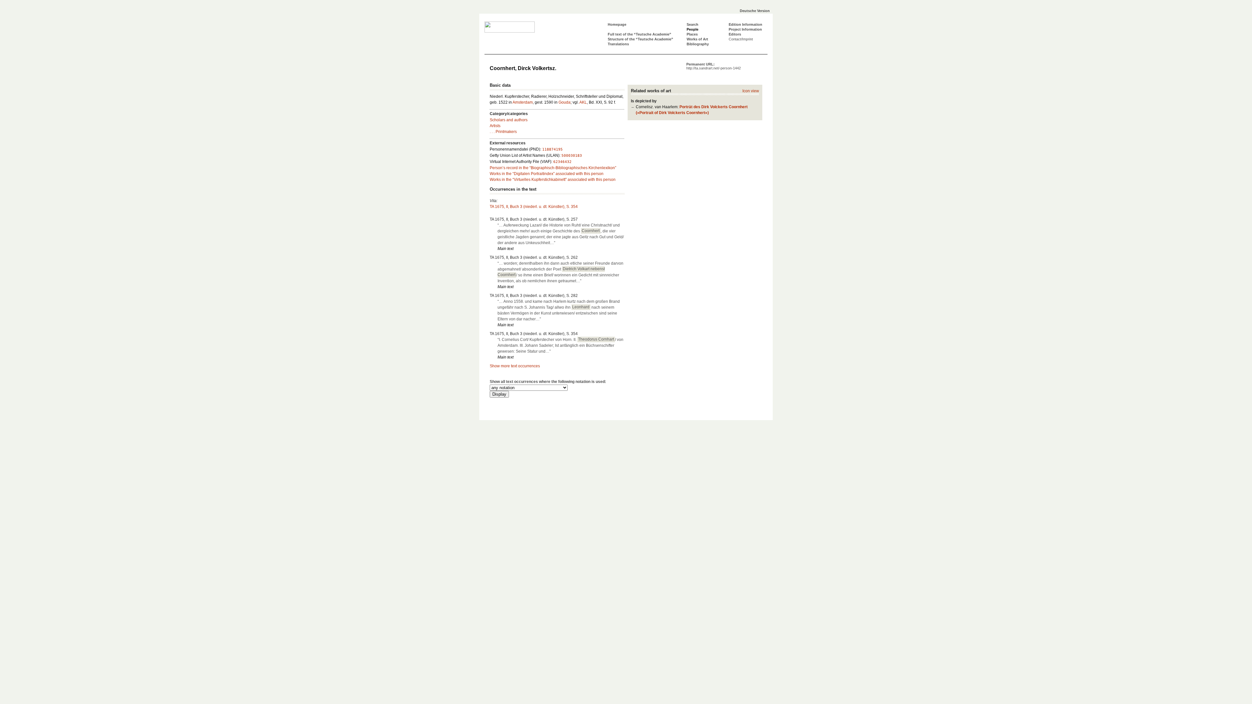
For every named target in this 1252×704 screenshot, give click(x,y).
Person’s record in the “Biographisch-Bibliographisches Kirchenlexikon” (553, 168)
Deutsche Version (755, 11)
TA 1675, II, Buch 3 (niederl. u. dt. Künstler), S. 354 (534, 206)
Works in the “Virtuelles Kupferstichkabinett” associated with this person (553, 179)
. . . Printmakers (503, 131)
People (692, 29)
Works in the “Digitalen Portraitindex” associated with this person (547, 173)
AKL (583, 102)
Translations (618, 44)
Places (692, 34)
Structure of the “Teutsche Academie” (640, 39)
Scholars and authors (509, 120)
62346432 (562, 162)
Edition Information (745, 24)
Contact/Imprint (741, 39)
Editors (735, 34)
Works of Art (697, 39)
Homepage (617, 24)
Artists (495, 126)
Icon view (750, 91)
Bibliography (698, 44)
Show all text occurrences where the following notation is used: (548, 381)
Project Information (745, 29)
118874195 (552, 149)
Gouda (565, 102)
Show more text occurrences (515, 366)
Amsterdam (523, 102)
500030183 (571, 156)
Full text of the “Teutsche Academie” (639, 34)
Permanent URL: (713, 66)
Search (692, 24)
